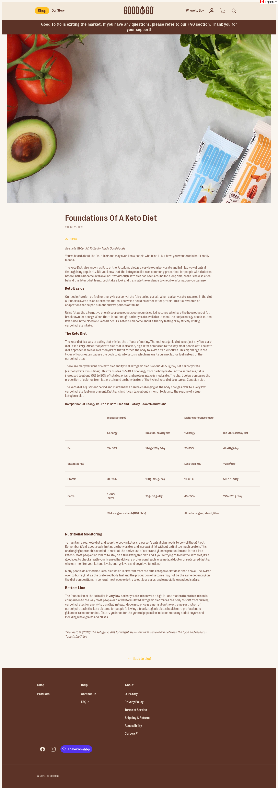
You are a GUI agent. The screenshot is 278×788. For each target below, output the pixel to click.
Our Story (131, 694)
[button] (222, 10)
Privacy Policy (134, 702)
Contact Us (88, 694)
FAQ (85, 701)
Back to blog (142, 659)
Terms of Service (136, 710)
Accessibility (133, 726)
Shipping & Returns (137, 718)
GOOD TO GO (53, 776)
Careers (132, 733)
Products (43, 694)
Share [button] (73, 239)
